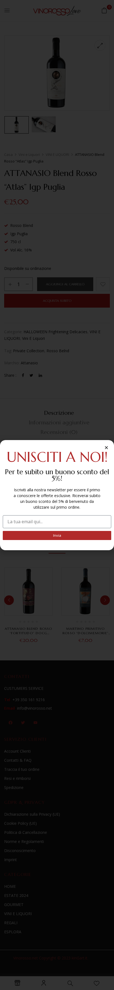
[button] (106, 448)
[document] (57, 495)
